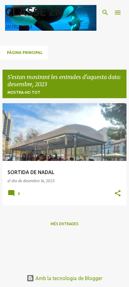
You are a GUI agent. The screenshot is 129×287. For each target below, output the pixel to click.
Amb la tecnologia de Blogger (68, 278)
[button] (117, 193)
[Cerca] (105, 12)
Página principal (25, 52)
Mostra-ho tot (24, 92)
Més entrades (65, 224)
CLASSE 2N (34, 11)
